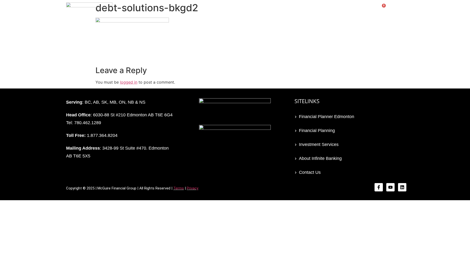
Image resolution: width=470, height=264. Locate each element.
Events (299, 10)
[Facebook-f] (379, 187)
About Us (363, 10)
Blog (343, 10)
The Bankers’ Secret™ (265, 10)
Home (208, 10)
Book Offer (322, 10)
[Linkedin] (402, 187)
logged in (128, 82)
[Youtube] (390, 187)
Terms (178, 188)
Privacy (192, 188)
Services (228, 10)
